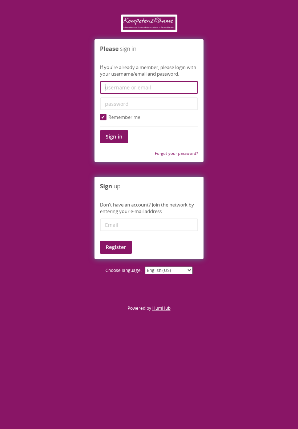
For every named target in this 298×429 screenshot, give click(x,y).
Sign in (114, 136)
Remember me (124, 117)
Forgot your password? (176, 153)
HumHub (161, 308)
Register (116, 247)
